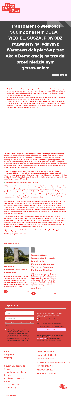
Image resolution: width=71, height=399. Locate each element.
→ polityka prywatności (14, 378)
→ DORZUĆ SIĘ (10, 387)
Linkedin (63, 75)
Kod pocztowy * (10, 317)
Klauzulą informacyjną (54, 336)
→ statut (7, 381)
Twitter (66, 75)
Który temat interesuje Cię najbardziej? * (18, 322)
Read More (6, 291)
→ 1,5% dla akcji (11, 384)
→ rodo (7, 369)
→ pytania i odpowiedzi (14, 366)
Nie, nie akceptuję (44, 321)
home (6, 351)
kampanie (9, 354)
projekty (8, 357)
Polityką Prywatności (42, 338)
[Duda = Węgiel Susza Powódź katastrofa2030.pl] (21, 182)
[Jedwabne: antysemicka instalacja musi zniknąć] (16, 255)
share (55, 74)
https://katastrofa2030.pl (33, 226)
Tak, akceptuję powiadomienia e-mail (49, 319)
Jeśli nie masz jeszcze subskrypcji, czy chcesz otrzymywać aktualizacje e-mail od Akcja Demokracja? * (49, 315)
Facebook (61, 75)
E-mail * (8, 312)
